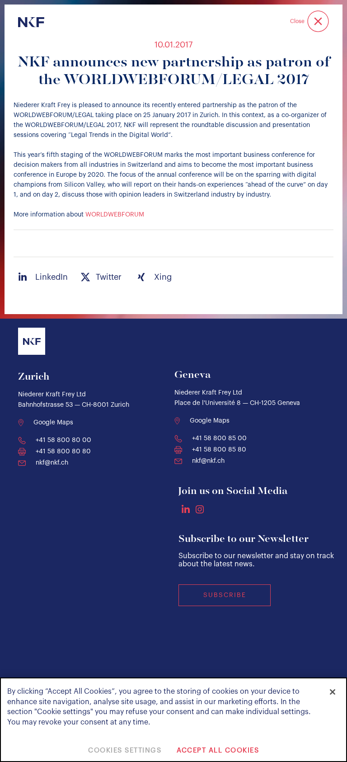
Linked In (186, 509)
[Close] (332, 692)
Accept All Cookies (218, 750)
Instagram (200, 509)
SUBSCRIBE (224, 595)
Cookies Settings (124, 750)
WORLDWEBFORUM (114, 215)
